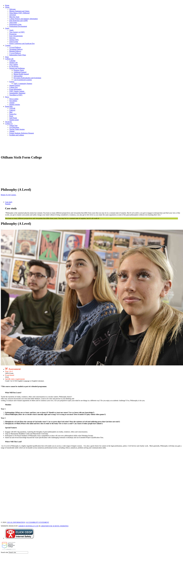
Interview (12, 38)
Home (7, 5)
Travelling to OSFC (16, 95)
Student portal (14, 120)
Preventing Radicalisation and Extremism (27, 78)
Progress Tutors (19, 70)
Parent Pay (13, 114)
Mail (10, 112)
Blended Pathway (15, 51)
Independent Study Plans (17, 55)
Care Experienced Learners (23, 80)
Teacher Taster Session (17, 129)
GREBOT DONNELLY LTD (28, 526)
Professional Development (18, 26)
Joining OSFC (14, 40)
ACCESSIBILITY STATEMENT (37, 522)
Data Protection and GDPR (18, 21)
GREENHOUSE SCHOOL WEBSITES (54, 526)
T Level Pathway (15, 53)
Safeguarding (18, 76)
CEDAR (12, 108)
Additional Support (20, 72)
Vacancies (8, 122)
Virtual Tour (13, 125)
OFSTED (12, 15)
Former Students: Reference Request (21, 133)
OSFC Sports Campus (16, 91)
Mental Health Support (21, 74)
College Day (13, 87)
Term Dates (13, 22)
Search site (4, 552)
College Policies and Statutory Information (23, 19)
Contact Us (9, 123)
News (7, 97)
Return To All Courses (8, 195)
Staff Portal (13, 118)
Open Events (13, 41)
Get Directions (14, 127)
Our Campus (13, 64)
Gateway (12, 110)
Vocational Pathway (16, 49)
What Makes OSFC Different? (19, 13)
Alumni (11, 103)
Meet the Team (14, 17)
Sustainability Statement (17, 93)
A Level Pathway (15, 47)
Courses (7, 45)
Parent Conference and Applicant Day (22, 43)
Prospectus (13, 34)
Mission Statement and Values (19, 11)
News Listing (13, 99)
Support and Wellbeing (17, 68)
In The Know (13, 66)
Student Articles (14, 104)
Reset (11, 116)
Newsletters (13, 101)
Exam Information (15, 89)
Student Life (13, 62)
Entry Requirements (16, 36)
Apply (7, 28)
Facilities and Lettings (16, 135)
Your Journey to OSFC (17, 32)
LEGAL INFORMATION (16, 522)
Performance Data (15, 24)
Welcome (12, 9)
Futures (11, 82)
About (7, 7)
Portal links (9, 106)
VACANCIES (6, 519)
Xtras (7, 57)
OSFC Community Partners (23, 83)
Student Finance (14, 85)
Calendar (12, 61)
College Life (9, 59)
